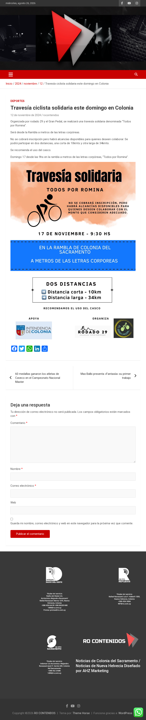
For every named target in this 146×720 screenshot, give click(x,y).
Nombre (16, 469)
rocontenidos (51, 115)
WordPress (125, 713)
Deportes (17, 101)
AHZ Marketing (96, 670)
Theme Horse (81, 713)
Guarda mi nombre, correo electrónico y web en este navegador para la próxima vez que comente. (71, 523)
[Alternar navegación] (11, 74)
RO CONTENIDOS (45, 713)
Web (13, 502)
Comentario (18, 423)
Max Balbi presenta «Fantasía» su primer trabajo (106, 376)
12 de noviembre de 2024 (25, 115)
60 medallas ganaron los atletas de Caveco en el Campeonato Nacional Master (37, 378)
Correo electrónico (23, 485)
